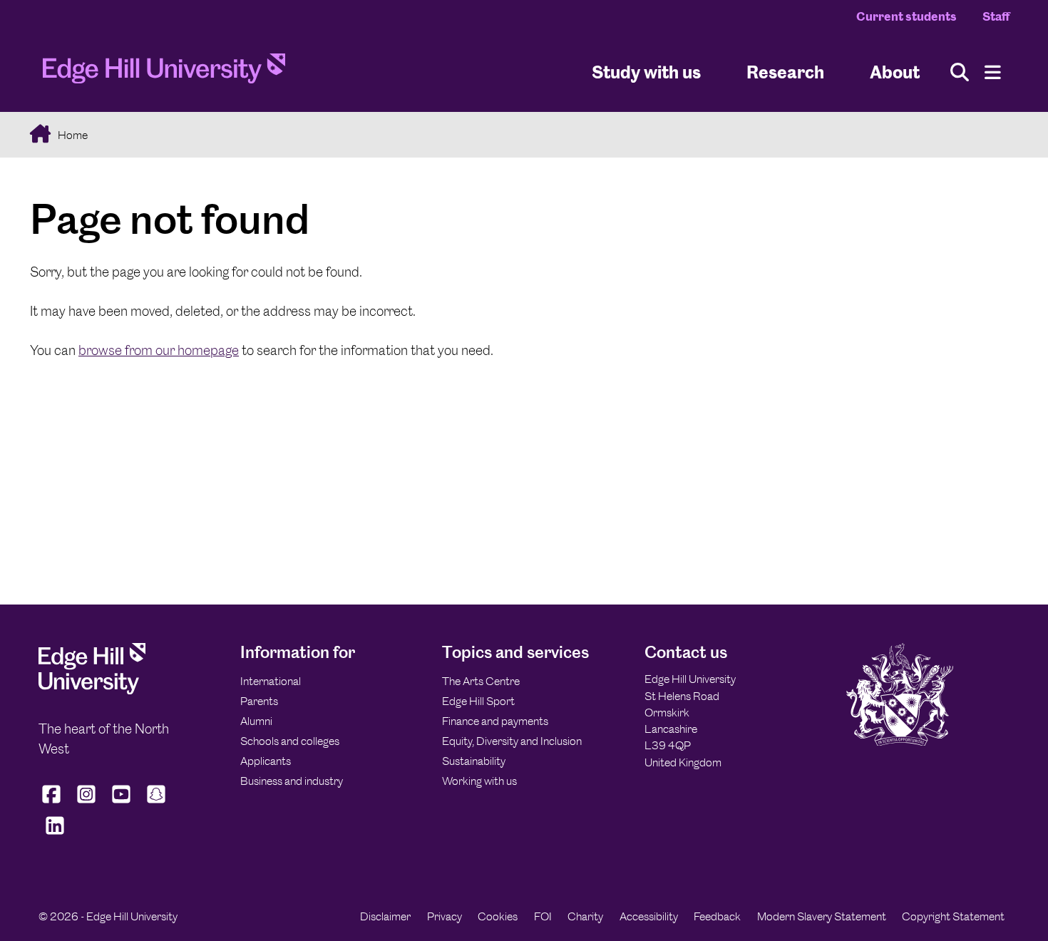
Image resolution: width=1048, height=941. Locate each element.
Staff (996, 16)
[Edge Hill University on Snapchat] (156, 803)
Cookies (498, 916)
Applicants (265, 761)
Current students (906, 16)
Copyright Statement (953, 916)
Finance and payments (495, 721)
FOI (543, 916)
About (895, 71)
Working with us (479, 781)
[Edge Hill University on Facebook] (53, 803)
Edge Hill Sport (478, 701)
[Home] (164, 72)
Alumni (256, 721)
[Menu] (992, 72)
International (270, 681)
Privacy (444, 916)
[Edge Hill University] (91, 690)
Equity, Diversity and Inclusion (512, 741)
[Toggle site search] (959, 72)
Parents (259, 701)
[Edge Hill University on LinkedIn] (54, 835)
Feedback (717, 916)
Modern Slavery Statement (821, 916)
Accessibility (649, 916)
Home (72, 135)
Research (785, 71)
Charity (585, 916)
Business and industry (291, 781)
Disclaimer (385, 916)
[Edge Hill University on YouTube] (122, 803)
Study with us (646, 71)
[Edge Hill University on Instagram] (87, 803)
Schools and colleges (289, 741)
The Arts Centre (481, 681)
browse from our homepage (158, 350)
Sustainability (473, 761)
